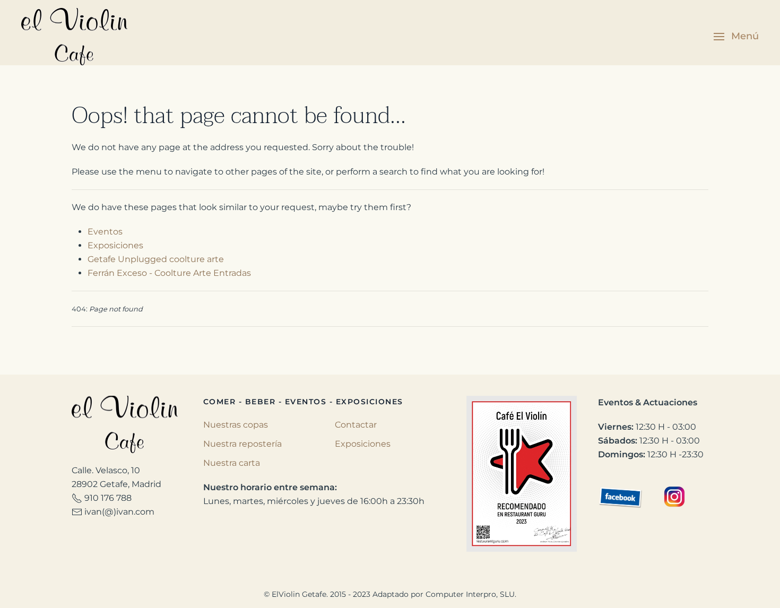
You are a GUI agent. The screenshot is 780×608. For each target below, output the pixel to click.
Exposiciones (115, 245)
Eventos (105, 232)
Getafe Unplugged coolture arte (156, 259)
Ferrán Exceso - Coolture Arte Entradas (169, 273)
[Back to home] (76, 36)
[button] (736, 36)
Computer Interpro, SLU (470, 594)
